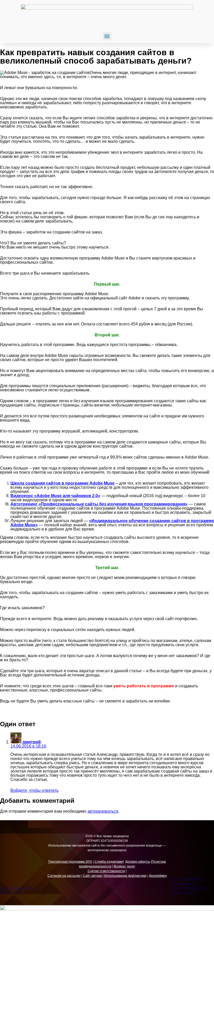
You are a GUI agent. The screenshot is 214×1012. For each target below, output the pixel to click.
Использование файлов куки (125, 876)
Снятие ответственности (106, 871)
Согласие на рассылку (64, 876)
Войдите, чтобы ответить (34, 790)
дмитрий (31, 742)
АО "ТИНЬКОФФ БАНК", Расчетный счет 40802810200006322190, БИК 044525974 (190, 885)
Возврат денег (124, 866)
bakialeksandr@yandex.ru (18, 888)
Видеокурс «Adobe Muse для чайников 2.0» (55, 495)
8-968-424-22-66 (12, 893)
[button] (107, 36)
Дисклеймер (158, 876)
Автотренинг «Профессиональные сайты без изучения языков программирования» (99, 504)
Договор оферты (137, 861)
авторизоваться (102, 811)
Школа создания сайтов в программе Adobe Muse (62, 483)
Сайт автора (92, 876)
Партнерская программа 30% (70, 861)
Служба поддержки (108, 861)
